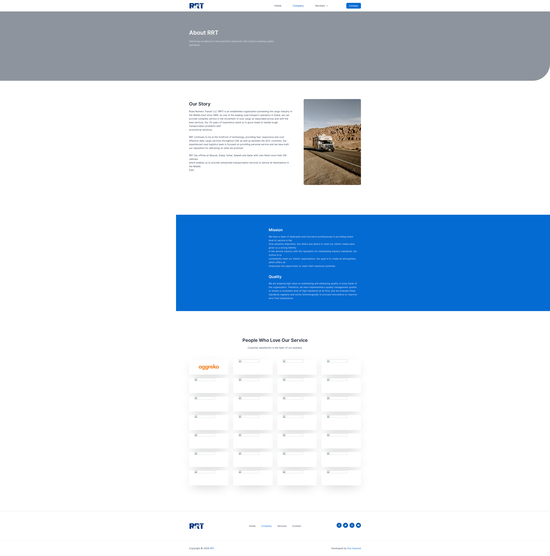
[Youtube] (358, 525)
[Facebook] (339, 525)
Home (277, 5)
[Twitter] (345, 525)
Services (320, 5)
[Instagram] (351, 525)
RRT (212, 548)
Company (298, 5)
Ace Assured (354, 548)
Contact (296, 526)
